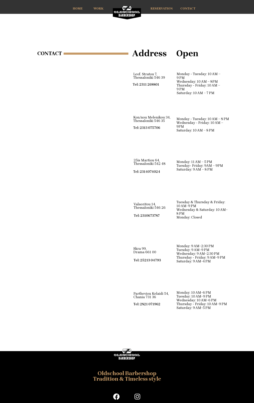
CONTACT (187, 8)
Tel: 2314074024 (146, 171)
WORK (98, 8)
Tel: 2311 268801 (146, 84)
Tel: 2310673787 (147, 215)
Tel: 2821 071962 (146, 304)
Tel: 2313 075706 (146, 128)
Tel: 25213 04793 (147, 260)
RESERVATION (161, 8)
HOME (78, 8)
